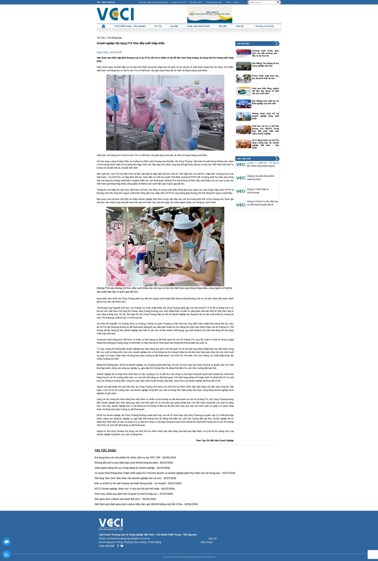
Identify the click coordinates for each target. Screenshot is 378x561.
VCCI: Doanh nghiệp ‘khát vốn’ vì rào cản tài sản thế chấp (126, 488)
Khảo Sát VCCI (179, 2)
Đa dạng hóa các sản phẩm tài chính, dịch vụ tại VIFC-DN (127, 457)
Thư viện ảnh (195, 2)
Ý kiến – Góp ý (232, 2)
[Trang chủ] (103, 26)
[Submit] (278, 2)
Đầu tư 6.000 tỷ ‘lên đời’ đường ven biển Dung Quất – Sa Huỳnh (130, 483)
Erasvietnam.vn (207, 557)
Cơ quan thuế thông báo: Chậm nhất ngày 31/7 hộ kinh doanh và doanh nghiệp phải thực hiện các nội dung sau (157, 472)
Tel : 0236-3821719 (106, 2)
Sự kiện (174, 26)
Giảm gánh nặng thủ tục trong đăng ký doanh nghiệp (124, 467)
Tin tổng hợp (114, 37)
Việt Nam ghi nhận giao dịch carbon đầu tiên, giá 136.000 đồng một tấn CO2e (138, 504)
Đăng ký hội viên (214, 2)
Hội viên (223, 26)
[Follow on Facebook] (118, 546)
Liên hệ (239, 26)
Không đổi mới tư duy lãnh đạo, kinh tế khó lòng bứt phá (126, 462)
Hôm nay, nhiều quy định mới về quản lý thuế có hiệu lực (125, 493)
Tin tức (158, 26)
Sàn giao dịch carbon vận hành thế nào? (117, 498)
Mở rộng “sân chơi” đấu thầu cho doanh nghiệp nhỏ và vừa (127, 478)
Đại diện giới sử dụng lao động (153, 2)
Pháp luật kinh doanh (198, 26)
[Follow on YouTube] (122, 546)
